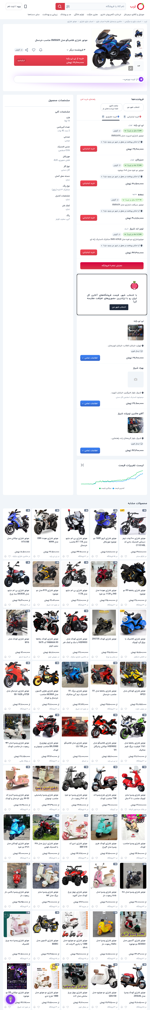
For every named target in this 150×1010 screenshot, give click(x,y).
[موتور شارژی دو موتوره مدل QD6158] (104, 976)
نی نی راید (139, 125)
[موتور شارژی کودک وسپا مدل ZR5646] (133, 976)
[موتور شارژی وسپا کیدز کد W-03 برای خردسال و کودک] (17, 779)
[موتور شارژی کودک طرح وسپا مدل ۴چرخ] (104, 827)
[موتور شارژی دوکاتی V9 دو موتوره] (17, 976)
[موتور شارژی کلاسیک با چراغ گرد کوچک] (133, 623)
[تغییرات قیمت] (40, 50)
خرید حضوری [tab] (110, 116)
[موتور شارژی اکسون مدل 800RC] (46, 924)
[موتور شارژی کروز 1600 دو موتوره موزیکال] (104, 522)
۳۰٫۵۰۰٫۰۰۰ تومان (135, 183)
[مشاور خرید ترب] (10, 999)
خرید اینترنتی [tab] (131, 116)
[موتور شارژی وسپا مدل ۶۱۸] (133, 876)
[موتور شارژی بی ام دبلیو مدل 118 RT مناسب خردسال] (75, 522)
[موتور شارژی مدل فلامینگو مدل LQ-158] (75, 727)
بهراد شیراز (138, 368)
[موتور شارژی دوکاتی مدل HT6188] (17, 522)
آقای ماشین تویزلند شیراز (131, 413)
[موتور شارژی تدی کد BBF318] (75, 827)
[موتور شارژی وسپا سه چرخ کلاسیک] (17, 924)
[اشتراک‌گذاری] (26, 50)
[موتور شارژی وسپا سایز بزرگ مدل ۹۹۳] (46, 876)
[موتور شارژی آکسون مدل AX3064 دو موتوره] (133, 924)
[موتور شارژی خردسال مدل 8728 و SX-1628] (17, 675)
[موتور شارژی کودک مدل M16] (17, 623)
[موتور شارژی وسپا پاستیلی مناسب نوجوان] (46, 779)
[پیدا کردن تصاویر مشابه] (130, 68)
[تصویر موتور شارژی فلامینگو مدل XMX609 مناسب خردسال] (139, 33)
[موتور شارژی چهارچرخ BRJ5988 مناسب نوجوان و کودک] (46, 727)
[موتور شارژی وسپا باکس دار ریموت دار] (17, 876)
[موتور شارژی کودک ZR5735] (104, 623)
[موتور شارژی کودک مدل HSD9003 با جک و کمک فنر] (75, 623)
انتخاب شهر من (119, 307)
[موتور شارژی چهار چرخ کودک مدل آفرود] (75, 876)
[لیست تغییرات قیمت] (82, 465)
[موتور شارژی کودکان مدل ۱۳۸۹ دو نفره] (17, 827)
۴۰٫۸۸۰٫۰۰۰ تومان (134, 218)
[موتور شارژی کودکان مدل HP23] (133, 675)
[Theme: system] (25, 6)
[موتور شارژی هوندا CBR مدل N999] (46, 522)
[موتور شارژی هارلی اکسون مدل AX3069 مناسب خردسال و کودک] (46, 675)
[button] (14, 6)
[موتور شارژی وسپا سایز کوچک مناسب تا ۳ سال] (133, 779)
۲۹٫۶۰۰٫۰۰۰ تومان (135, 149)
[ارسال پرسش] (141, 79)
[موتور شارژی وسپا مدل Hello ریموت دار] (104, 924)
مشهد (134, 194)
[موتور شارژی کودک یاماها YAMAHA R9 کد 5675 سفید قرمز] (46, 623)
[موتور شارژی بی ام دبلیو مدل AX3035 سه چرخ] (17, 574)
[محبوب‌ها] (33, 50)
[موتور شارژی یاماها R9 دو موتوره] (133, 574)
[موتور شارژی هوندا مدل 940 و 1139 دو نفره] (104, 574)
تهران (130, 125)
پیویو (141, 194)
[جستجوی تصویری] (68, 6)
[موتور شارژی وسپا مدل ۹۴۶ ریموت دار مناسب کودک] (17, 727)
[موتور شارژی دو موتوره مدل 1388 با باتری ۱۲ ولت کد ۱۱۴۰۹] (75, 924)
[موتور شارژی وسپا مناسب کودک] (133, 827)
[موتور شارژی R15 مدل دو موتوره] (46, 574)
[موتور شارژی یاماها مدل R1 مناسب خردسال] (104, 675)
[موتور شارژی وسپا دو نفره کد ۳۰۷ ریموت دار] (75, 779)
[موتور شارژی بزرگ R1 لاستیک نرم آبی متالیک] (75, 675)
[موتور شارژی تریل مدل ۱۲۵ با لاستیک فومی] (46, 827)
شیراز (126, 229)
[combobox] (95, 6)
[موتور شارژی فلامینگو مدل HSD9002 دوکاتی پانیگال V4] (104, 727)
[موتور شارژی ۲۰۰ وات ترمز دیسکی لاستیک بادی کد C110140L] (133, 522)
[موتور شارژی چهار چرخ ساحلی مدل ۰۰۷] (75, 976)
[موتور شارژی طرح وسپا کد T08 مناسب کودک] (104, 779)
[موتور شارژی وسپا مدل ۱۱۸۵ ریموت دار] (104, 876)
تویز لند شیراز (137, 228)
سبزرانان (139, 159)
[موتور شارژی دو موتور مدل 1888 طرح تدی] (46, 976)
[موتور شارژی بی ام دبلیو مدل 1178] (75, 574)
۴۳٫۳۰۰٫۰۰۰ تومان (134, 252)
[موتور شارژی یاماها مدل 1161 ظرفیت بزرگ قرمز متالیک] (133, 727)
